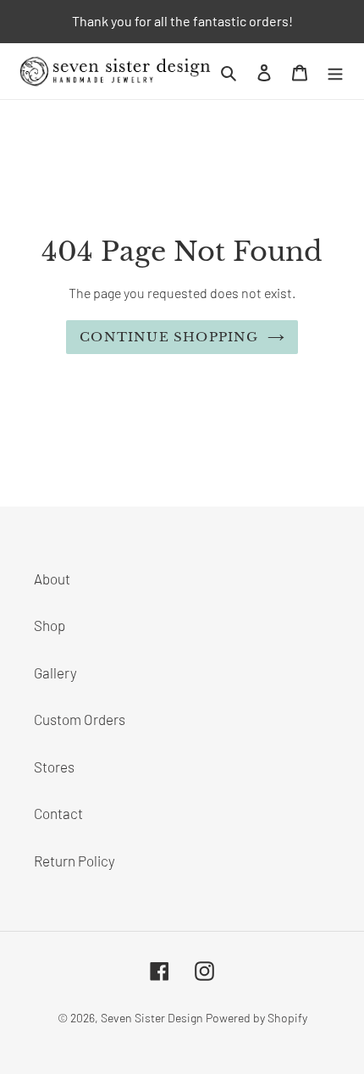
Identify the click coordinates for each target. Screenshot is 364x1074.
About (52, 578)
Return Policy (74, 860)
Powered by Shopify (256, 1017)
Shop (49, 625)
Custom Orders (79, 719)
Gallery (55, 672)
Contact (58, 813)
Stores (54, 766)
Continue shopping (169, 337)
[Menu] (335, 71)
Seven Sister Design (152, 1017)
